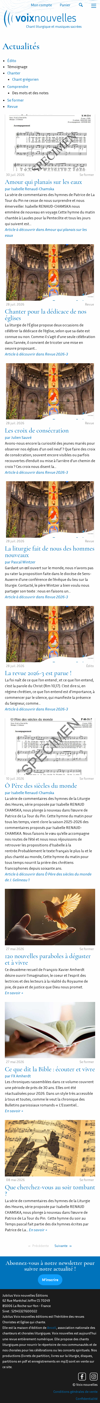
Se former (15, 100)
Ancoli (51, 1327)
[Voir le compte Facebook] (82, 1376)
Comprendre (17, 86)
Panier (65, 4)
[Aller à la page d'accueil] (42, 20)
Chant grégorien (25, 79)
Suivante (61, 1246)
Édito (11, 60)
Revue (12, 106)
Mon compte (41, 4)
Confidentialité (87, 1398)
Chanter (13, 73)
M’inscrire (50, 1279)
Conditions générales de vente (75, 1391)
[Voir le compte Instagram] (94, 1376)
